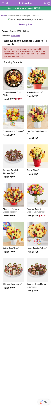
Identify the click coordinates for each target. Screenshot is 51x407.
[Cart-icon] (48, 3)
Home (3, 16)
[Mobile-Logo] (25, 3)
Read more (15, 36)
